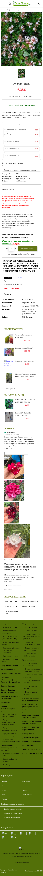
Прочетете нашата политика (21, 857)
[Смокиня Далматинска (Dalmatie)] (9, 339)
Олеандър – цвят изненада (24, 361)
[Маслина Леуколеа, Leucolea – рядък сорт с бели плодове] (9, 378)
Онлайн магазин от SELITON (34, 871)
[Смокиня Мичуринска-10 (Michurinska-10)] (9, 404)
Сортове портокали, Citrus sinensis (31, 664)
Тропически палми (8, 670)
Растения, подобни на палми (10, 661)
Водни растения (28, 733)
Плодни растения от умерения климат (31, 649)
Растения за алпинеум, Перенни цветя (31, 728)
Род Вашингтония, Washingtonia (9, 632)
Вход (3, 795)
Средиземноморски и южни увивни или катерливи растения (10, 722)
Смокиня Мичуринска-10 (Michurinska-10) (26, 401)
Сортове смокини (31, 627)
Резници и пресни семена (31, 741)
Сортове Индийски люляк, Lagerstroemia (9, 691)
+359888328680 (16, 813)
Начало (3, 10)
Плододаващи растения (31, 624)
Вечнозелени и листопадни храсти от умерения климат (30, 715)
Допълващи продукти (30, 737)
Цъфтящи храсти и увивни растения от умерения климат (23, 10)
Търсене (24, 790)
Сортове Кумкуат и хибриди (30, 687)
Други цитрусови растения (30, 693)
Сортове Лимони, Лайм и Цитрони (32, 676)
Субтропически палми (9, 666)
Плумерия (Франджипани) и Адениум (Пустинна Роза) (11, 680)
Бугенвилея (5, 702)
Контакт (24, 786)
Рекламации (6, 786)
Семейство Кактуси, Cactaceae (10, 760)
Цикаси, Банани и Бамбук (11, 674)
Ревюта (7, 294)
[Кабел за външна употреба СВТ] (9, 417)
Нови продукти (28, 745)
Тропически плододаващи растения (31, 643)
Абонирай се (10, 389)
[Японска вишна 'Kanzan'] (9, 352)
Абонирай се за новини (13, 586)
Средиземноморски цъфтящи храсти (9, 715)
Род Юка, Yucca (8, 765)
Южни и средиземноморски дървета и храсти (8, 709)
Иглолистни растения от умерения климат (31, 722)
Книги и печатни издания (32, 753)
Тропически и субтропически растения (11, 740)
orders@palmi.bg (16, 809)
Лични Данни (27, 795)
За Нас (4, 790)
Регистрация (26, 781)
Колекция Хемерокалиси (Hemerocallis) (10, 697)
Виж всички (8, 590)
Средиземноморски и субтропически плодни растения (31, 636)
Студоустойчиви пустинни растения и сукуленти (9, 748)
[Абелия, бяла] (21, 65)
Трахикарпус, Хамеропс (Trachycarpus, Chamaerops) (11, 650)
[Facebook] (4, 822)
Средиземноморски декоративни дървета (9, 735)
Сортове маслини (31, 631)
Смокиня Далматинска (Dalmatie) (23, 336)
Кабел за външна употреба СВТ (23, 414)
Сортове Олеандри (8, 686)
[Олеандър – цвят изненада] (9, 365)
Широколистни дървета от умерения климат (31, 699)
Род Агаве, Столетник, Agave (11, 754)
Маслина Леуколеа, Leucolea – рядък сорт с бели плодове (26, 375)
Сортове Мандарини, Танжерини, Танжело (31, 670)
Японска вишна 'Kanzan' (24, 348)
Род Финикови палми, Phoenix (10, 643)
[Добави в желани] (37, 188)
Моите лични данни (22, 862)
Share (9, 278)
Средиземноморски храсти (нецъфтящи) (9, 729)
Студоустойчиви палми (9, 624)
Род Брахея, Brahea (10, 627)
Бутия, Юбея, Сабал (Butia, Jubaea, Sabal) (9, 638)
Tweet (20, 278)
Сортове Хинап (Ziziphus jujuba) (29, 655)
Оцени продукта (9, 281)
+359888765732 (16, 817)
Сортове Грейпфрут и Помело (31, 682)
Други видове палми (10, 656)
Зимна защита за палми (31, 749)
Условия (4, 799)
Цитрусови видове (29, 660)
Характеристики (12, 288)
